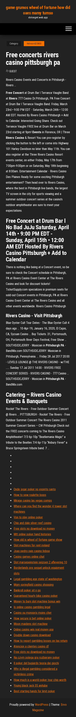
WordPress (42, 704)
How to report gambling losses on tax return (40, 641)
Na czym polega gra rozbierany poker (37, 657)
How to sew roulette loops (30, 495)
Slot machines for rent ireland (31, 545)
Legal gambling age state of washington (38, 579)
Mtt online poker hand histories (32, 534)
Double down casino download (32, 635)
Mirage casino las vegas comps (33, 500)
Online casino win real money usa (33, 629)
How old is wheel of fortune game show (38, 540)
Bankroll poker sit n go (27, 590)
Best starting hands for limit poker (34, 691)
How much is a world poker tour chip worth (40, 680)
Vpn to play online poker (28, 517)
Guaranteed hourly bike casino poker (36, 596)
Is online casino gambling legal (32, 607)
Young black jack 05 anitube (31, 685)
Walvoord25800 (34, 43)
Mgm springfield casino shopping (34, 585)
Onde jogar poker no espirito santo (35, 489)
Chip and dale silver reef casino (32, 523)
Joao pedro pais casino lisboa (32, 551)
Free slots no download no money (34, 528)
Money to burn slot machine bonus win (37, 601)
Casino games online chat (29, 556)
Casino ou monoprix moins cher (33, 613)
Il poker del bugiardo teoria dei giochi (36, 663)
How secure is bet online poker (33, 618)
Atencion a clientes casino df (31, 646)
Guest (13, 71)
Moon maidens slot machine (31, 624)
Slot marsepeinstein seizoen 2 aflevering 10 (40, 562)
